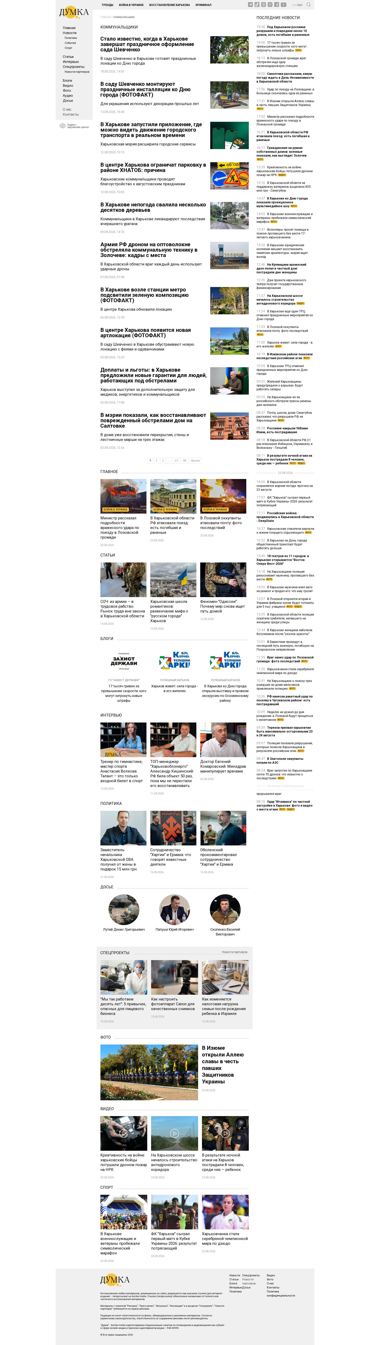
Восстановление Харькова (169, 5)
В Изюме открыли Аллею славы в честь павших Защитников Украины (285, 104)
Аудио (68, 95)
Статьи (68, 57)
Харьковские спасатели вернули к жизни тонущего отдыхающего (285, 530)
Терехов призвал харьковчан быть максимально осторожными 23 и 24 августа (284, 731)
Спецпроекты (74, 67)
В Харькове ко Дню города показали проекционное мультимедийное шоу (282, 202)
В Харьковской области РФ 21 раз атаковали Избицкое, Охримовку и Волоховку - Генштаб (284, 444)
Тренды (107, 5)
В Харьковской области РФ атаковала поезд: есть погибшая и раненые (282, 136)
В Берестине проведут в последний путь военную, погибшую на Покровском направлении (285, 645)
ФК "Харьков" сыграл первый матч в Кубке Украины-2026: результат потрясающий (284, 501)
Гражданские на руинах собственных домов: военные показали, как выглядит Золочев (281, 153)
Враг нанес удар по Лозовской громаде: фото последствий (285, 659)
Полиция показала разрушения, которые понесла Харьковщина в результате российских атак (284, 747)
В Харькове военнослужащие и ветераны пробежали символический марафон (284, 218)
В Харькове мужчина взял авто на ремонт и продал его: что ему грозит (284, 589)
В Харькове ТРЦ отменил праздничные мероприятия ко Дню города (282, 369)
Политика (71, 37)
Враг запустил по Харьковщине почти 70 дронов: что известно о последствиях (284, 774)
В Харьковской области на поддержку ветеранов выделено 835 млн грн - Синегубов (283, 186)
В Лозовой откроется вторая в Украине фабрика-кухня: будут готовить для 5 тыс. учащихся (285, 602)
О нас (67, 109)
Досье (68, 100)
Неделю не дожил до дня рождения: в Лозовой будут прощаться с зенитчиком (284, 716)
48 (184, 460)
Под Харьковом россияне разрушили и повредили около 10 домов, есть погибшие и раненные (282, 31)
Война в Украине (131, 5)
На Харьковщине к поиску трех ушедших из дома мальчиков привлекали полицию (284, 684)
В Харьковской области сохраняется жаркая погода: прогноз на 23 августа (284, 485)
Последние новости (278, 17)
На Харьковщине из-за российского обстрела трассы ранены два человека (283, 401)
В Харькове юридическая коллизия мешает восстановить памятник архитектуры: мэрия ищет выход (282, 251)
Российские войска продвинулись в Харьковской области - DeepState (285, 517)
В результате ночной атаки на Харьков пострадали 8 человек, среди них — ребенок (284, 459)
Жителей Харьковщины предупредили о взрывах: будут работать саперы (279, 385)
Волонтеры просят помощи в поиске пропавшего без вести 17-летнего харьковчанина (282, 233)
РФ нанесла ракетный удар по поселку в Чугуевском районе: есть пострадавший (284, 700)
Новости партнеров (77, 71)
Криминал (203, 5)
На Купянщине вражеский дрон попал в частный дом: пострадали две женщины (281, 268)
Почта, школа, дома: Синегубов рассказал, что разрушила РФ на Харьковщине (284, 416)
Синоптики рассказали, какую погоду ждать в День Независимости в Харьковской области (285, 77)
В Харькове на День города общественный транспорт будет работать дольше (281, 544)
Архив (195, 460)
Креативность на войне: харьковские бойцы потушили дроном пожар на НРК (284, 171)
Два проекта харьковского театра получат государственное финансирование (281, 284)
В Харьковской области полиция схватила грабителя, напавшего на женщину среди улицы (285, 618)
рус (300, 4)
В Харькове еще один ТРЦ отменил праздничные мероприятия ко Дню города (284, 315)
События (70, 42)
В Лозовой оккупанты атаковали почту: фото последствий (282, 330)
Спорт (68, 47)
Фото (67, 90)
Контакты (71, 114)
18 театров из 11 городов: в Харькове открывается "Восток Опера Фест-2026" (282, 560)
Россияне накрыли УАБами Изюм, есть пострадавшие (282, 430)
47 (176, 460)
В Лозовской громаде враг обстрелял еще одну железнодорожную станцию (281, 62)
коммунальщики (124, 16)
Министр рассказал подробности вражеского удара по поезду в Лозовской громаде (285, 120)
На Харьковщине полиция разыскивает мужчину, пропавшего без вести (285, 575)
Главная (69, 28)
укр (294, 4)
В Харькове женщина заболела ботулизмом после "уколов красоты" (284, 632)
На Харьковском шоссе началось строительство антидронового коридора (280, 299)
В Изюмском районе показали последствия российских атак (284, 356)
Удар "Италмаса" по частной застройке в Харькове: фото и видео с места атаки (284, 805)
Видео (68, 85)
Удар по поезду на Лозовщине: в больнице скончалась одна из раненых (285, 91)
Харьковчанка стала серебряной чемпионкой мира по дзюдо (285, 671)
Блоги (67, 80)
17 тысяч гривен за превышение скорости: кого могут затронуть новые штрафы (281, 46)
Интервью (71, 62)
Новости (70, 33)
